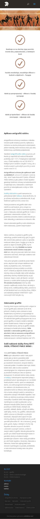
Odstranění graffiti (25, 501)
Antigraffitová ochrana (11, 498)
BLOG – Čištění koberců (12, 477)
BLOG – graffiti (9, 472)
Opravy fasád (9, 504)
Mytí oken (7, 501)
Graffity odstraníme (10, 193)
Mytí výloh (15, 501)
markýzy (8, 377)
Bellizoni (19, 196)
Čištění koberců (19, 508)
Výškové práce (9, 508)
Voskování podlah (20, 504)
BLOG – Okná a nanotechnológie (15, 475)
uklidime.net (28, 516)
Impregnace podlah (25, 498)
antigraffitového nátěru (18, 154)
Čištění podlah (30, 508)
